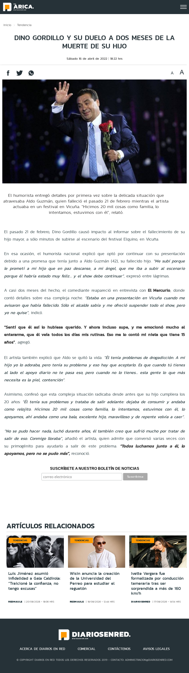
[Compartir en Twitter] (19, 75)
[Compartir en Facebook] (8, 75)
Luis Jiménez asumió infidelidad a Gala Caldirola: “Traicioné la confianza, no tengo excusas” (34, 580)
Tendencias (20, 540)
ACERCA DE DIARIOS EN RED (42, 648)
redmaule (15, 601)
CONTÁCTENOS (119, 648)
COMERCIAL (86, 648)
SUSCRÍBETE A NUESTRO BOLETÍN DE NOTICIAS (94, 468)
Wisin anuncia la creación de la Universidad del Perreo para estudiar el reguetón (94, 580)
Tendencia (24, 24)
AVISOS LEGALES (156, 648)
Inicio (7, 24)
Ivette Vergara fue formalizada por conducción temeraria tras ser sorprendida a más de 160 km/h (157, 583)
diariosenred (140, 601)
